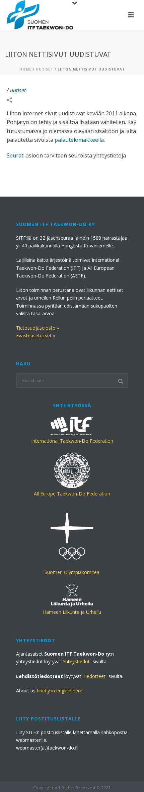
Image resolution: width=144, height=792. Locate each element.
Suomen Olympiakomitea (72, 572)
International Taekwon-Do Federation (72, 441)
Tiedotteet (94, 676)
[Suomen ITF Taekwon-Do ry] (40, 15)
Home (25, 69)
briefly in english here (59, 690)
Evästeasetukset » (35, 335)
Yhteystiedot (76, 661)
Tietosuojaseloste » (37, 328)
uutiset (44, 69)
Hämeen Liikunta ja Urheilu (72, 612)
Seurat (15, 155)
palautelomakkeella (79, 139)
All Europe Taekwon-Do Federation (72, 493)
